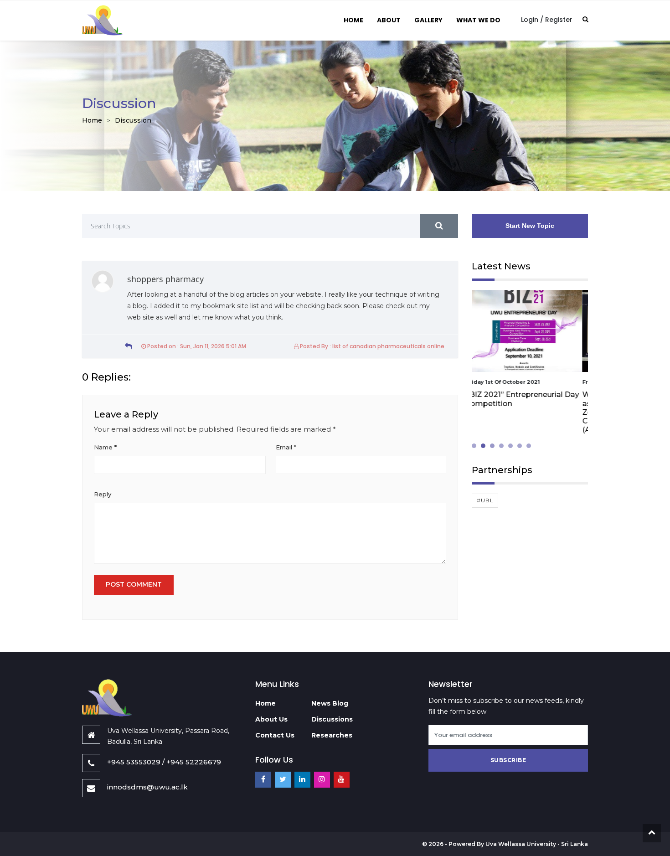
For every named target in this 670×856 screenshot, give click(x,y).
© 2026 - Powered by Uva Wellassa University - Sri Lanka (505, 844)
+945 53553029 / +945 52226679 (164, 762)
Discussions (332, 719)
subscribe (508, 760)
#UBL (485, 500)
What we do (478, 20)
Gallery (428, 20)
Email (286, 447)
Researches (331, 735)
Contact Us (274, 735)
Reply (102, 494)
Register (558, 19)
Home (353, 20)
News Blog (329, 703)
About (389, 20)
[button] (476, 445)
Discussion (133, 120)
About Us (271, 719)
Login (529, 19)
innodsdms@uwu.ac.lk (147, 787)
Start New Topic (529, 225)
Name (105, 447)
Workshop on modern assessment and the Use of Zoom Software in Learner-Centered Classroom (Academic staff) (522, 412)
